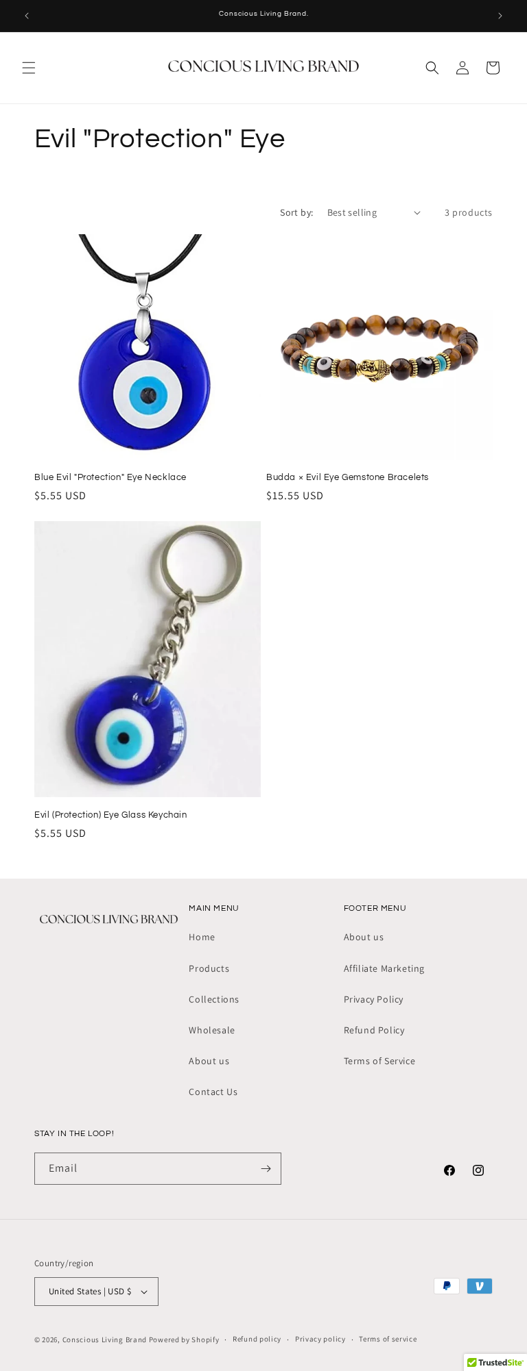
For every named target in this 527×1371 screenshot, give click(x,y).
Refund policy (257, 1339)
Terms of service (388, 1339)
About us (209, 1061)
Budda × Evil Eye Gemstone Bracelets (347, 477)
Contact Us (213, 1091)
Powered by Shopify (184, 1339)
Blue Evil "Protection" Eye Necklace (110, 477)
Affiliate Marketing (384, 968)
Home (202, 937)
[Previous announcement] (27, 16)
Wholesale (212, 1030)
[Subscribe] (265, 1169)
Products (209, 968)
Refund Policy (374, 1030)
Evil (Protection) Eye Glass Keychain (110, 815)
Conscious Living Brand (104, 1339)
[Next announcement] (500, 16)
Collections (214, 999)
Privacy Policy (373, 999)
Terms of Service (380, 1061)
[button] (29, 68)
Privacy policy (320, 1339)
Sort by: (296, 212)
